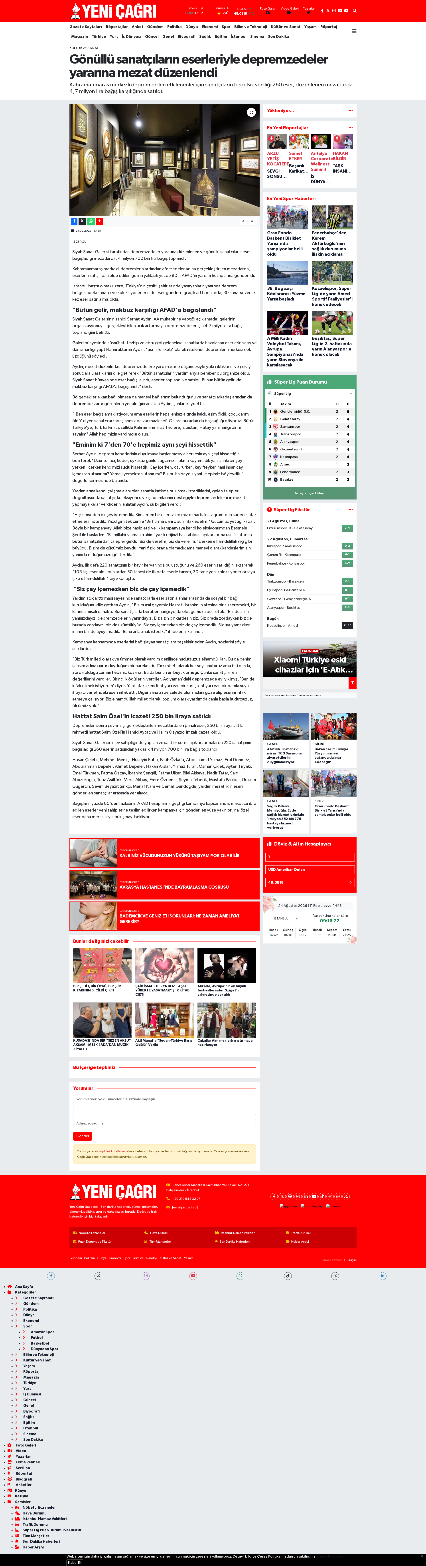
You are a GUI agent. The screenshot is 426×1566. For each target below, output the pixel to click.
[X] (282, 1196)
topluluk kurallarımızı (113, 1151)
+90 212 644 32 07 (186, 1198)
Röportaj (328, 27)
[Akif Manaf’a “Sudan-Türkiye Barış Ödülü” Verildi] (164, 1020)
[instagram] (146, 1276)
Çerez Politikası (330, 1556)
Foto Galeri (25, 1445)
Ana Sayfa (24, 1287)
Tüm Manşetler (160, 1241)
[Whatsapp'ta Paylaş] (91, 221)
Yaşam (310, 27)
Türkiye (99, 37)
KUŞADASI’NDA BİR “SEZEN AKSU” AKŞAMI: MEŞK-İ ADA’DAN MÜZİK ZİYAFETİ (102, 1045)
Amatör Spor (42, 1332)
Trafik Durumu (301, 1233)
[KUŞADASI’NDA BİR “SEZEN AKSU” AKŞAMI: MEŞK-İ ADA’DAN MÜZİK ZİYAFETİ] (102, 1020)
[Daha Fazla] (99, 221)
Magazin (79, 37)
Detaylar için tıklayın (310, 493)
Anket (137, 27)
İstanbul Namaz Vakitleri (238, 1233)
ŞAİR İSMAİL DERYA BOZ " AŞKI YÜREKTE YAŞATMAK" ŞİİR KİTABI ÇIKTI (163, 990)
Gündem (155, 27)
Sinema (257, 37)
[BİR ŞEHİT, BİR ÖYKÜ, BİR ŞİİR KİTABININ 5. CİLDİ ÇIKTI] (102, 965)
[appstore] (288, 1206)
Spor (226, 27)
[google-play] (311, 1206)
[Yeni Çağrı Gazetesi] (113, 11)
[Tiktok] (322, 1196)
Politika (174, 27)
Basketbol (39, 1343)
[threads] (335, 1276)
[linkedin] (383, 1276)
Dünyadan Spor (44, 1349)
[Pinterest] (290, 1196)
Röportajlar (117, 27)
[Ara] (355, 11)
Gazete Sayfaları (85, 27)
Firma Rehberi (27, 1462)
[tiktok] (288, 1276)
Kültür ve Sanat (286, 27)
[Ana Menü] (354, 32)
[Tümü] (351, 111)
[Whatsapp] (338, 1196)
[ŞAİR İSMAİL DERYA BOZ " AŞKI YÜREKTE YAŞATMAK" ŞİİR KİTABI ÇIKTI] (164, 965)
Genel (168, 37)
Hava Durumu (159, 1233)
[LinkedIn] (306, 1196)
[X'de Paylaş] (82, 221)
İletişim (21, 1496)
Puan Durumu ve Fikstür (95, 1241)
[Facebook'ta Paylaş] (74, 221)
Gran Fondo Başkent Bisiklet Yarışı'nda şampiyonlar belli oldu (333, 810)
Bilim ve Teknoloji (250, 27)
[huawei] (333, 1206)
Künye (20, 1490)
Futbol (36, 1337)
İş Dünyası (131, 37)
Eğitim (221, 37)
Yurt (114, 37)
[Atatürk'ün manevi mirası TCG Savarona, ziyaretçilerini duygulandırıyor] (286, 726)
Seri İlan (22, 1468)
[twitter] (98, 1276)
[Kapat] (423, 1557)
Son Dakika (278, 37)
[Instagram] (298, 1196)
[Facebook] (274, 1196)
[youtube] (193, 1276)
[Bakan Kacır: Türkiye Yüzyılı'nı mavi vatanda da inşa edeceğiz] (334, 726)
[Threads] (330, 1196)
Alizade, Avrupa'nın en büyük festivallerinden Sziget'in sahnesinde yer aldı (221, 990)
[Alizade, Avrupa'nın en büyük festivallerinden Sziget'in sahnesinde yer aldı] (226, 965)
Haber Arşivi (300, 1241)
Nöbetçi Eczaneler (92, 1233)
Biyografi (186, 37)
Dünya (191, 27)
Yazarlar (23, 1457)
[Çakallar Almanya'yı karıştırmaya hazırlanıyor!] (226, 1020)
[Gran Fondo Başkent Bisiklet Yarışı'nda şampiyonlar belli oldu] (334, 783)
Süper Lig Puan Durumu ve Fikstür (52, 1530)
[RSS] (346, 1196)
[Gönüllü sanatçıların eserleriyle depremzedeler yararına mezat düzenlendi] (164, 160)
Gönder (82, 1136)
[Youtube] (314, 1196)
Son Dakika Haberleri (235, 1241)
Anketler (23, 1485)
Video (20, 1451)
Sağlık (205, 37)
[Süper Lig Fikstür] (351, 510)
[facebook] (51, 1276)
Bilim (319, 744)
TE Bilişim (350, 1260)
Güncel (152, 37)
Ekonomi (210, 27)
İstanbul (239, 37)
